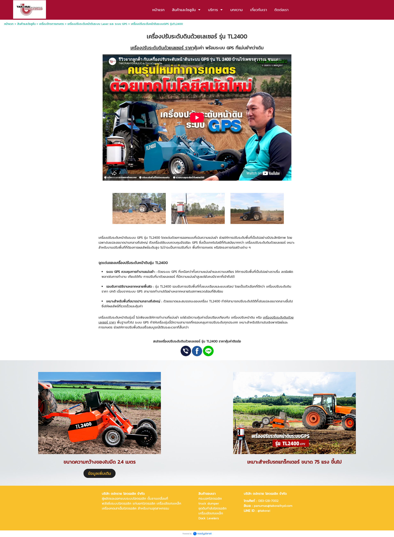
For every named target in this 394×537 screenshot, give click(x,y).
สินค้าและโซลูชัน (26, 24)
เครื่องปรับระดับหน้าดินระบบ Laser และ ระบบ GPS (97, 24)
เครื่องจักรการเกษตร (51, 24)
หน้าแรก (9, 24)
